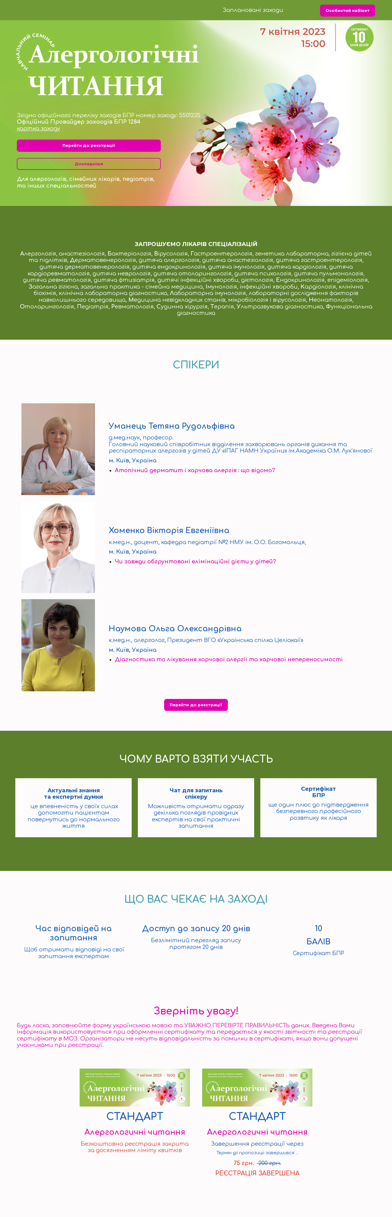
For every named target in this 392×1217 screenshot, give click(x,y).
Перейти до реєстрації (88, 145)
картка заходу (38, 128)
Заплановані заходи (253, 10)
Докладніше (89, 164)
